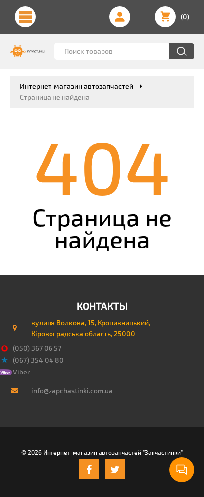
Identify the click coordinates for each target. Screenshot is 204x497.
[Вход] (119, 16)
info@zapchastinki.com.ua (72, 390)
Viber (21, 372)
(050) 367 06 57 (37, 348)
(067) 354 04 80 (38, 360)
